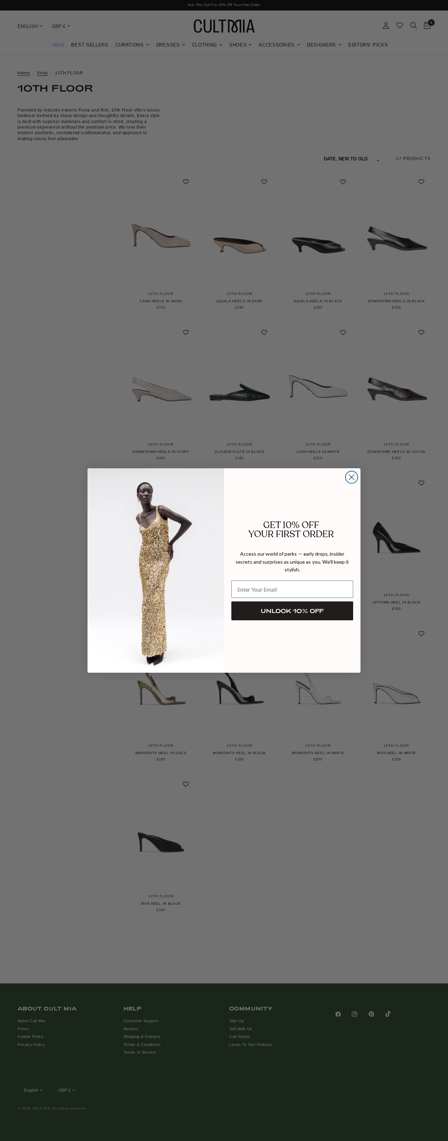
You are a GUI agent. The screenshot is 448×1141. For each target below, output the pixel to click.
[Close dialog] (351, 477)
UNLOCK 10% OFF (292, 610)
